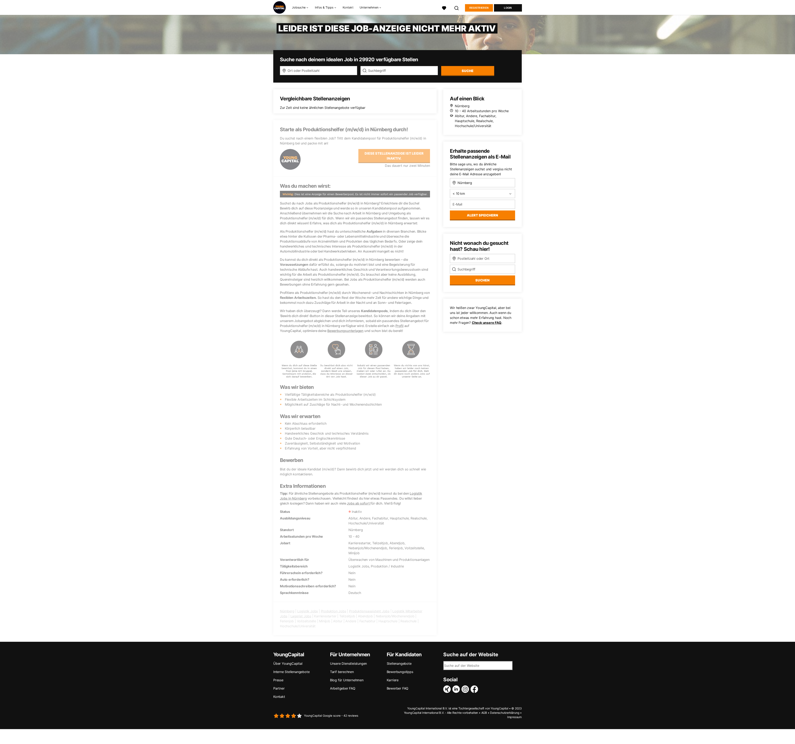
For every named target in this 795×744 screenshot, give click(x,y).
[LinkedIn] (456, 689)
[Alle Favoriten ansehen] (444, 7)
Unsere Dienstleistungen (348, 663)
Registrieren (479, 7)
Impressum (514, 717)
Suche (467, 71)
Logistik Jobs (307, 611)
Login (508, 7)
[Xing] (447, 689)
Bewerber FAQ (397, 688)
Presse (278, 680)
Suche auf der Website (470, 654)
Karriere (393, 680)
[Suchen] (456, 7)
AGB (484, 712)
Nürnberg (287, 611)
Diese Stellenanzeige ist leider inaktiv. (394, 155)
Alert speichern (482, 215)
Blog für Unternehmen (347, 680)
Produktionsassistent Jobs (369, 611)
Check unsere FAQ (486, 323)
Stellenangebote (399, 663)
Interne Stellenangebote (291, 672)
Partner (279, 688)
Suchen (482, 280)
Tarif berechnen (342, 672)
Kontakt (348, 7)
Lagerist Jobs (300, 616)
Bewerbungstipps (400, 672)
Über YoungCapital (287, 663)
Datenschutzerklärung (504, 712)
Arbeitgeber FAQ (342, 688)
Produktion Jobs (333, 611)
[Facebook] (475, 689)
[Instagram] (466, 689)
